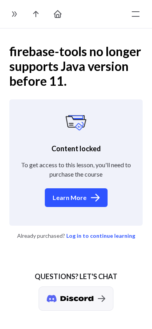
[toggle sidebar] (14, 14)
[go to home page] (57, 14)
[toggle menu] (136, 14)
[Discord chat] (76, 299)
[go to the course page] (36, 14)
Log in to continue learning (100, 235)
